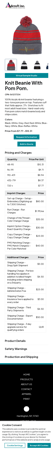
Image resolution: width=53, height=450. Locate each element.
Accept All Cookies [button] (39, 445)
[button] (26, 153)
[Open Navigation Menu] (45, 5)
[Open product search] (39, 5)
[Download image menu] (44, 17)
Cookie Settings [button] (15, 445)
